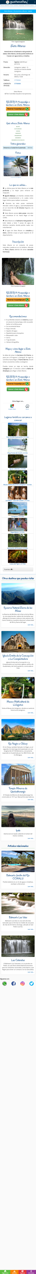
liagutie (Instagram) (20, 41)
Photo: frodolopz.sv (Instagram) (18, 286)
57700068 (17, 80)
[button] (35, 2)
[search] (18, 5)
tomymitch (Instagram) (16, 177)
